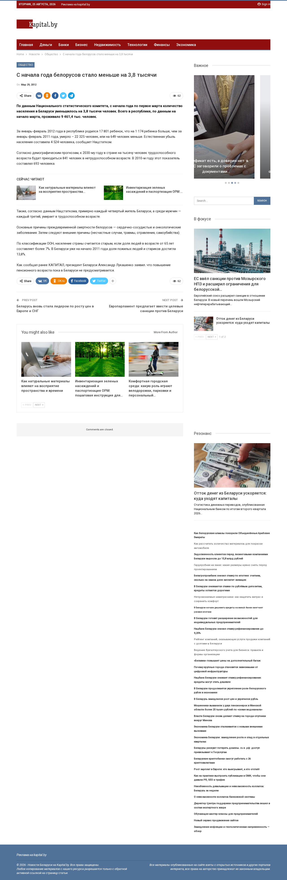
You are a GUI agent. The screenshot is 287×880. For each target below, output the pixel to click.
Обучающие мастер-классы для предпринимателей (226, 813)
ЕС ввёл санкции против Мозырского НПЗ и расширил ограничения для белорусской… (232, 166)
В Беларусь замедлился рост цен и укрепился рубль (226, 699)
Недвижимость (107, 45)
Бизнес (81, 45)
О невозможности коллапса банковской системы (224, 796)
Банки (64, 45)
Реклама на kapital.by (75, 4)
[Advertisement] (188, 23)
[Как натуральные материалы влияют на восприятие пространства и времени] (26, 193)
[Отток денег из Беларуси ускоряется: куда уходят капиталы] (203, 324)
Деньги (45, 45)
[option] (232, 127)
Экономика (186, 45)
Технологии (137, 45)
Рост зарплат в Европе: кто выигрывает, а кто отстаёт (227, 769)
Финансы (162, 45)
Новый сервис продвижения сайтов (216, 820)
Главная (26, 45)
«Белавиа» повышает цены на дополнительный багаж (227, 660)
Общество (25, 64)
